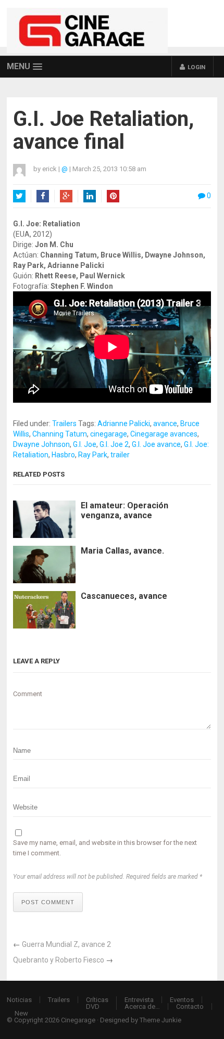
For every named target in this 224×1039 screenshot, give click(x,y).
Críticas (97, 1000)
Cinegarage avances (163, 434)
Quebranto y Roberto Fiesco (58, 960)
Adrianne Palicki (123, 423)
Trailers (64, 423)
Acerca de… (142, 1006)
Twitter (19, 196)
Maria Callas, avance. (122, 551)
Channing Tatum (59, 434)
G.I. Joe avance (156, 444)
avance (165, 423)
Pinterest (113, 196)
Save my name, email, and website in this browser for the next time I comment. (105, 848)
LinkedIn (89, 196)
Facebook (42, 196)
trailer (120, 455)
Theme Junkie (160, 1020)
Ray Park (92, 455)
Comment (27, 694)
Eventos (182, 1000)
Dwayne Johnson (41, 444)
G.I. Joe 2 (114, 444)
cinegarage (108, 434)
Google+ (66, 196)
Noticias (19, 1000)
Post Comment (47, 902)
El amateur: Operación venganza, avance (124, 510)
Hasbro (63, 455)
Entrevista (139, 1000)
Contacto (190, 1006)
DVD (92, 1006)
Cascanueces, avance (124, 596)
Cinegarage (78, 1020)
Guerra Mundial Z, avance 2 (66, 944)
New (21, 1013)
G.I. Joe (84, 444)
